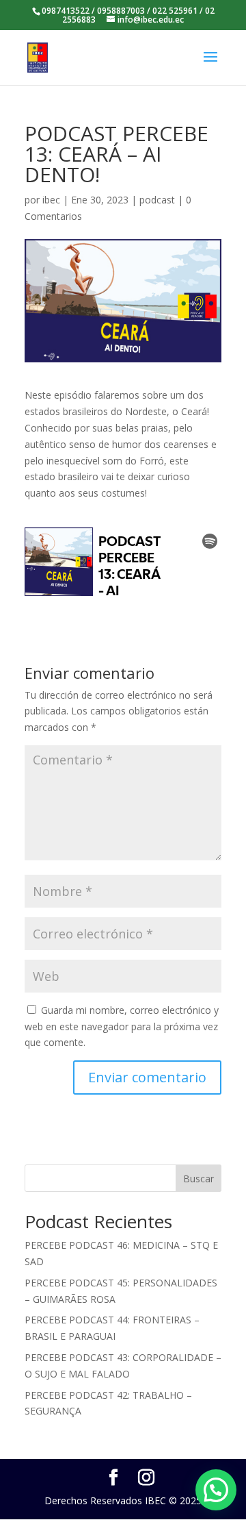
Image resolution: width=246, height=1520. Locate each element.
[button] (215, 1489)
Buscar (198, 1178)
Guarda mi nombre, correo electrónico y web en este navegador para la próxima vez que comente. (122, 1026)
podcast (157, 199)
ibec (51, 199)
